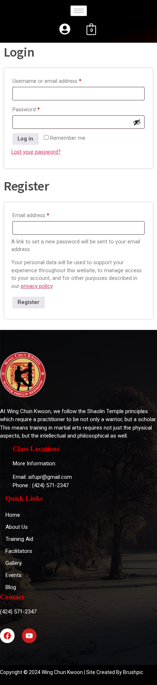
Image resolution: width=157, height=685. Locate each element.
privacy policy (37, 286)
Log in (25, 139)
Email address (41, 215)
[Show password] (137, 122)
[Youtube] (29, 635)
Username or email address (57, 80)
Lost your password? (36, 152)
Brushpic (133, 672)
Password (36, 109)
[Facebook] (7, 635)
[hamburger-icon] (78, 10)
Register (28, 302)
